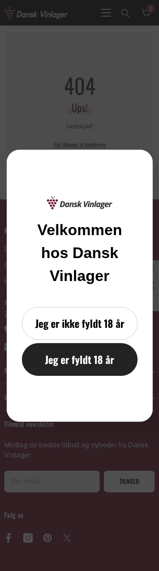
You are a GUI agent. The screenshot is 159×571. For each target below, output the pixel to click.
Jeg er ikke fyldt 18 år (79, 323)
